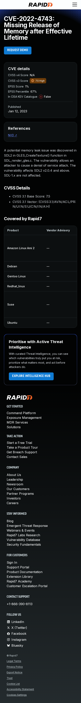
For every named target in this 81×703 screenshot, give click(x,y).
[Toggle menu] (74, 4)
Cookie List (13, 683)
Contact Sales (17, 457)
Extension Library (20, 577)
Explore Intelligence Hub (31, 376)
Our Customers (18, 489)
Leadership (15, 479)
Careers (12, 503)
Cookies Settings (17, 694)
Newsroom (15, 484)
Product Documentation (24, 572)
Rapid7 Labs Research (23, 535)
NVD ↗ (12, 135)
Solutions (14, 427)
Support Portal (18, 567)
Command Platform (21, 413)
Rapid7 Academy (19, 581)
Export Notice (14, 672)
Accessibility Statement (20, 689)
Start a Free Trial (19, 443)
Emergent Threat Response (27, 526)
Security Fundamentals (24, 544)
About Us (14, 475)
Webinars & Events (21, 530)
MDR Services (17, 422)
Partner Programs (20, 494)
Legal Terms (14, 661)
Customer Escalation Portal (27, 586)
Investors (14, 498)
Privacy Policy (15, 666)
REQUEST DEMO (17, 50)
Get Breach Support (22, 452)
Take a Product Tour (22, 447)
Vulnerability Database (23, 540)
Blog (10, 521)
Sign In (12, 562)
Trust (10, 678)
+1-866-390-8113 (19, 604)
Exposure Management (24, 418)
